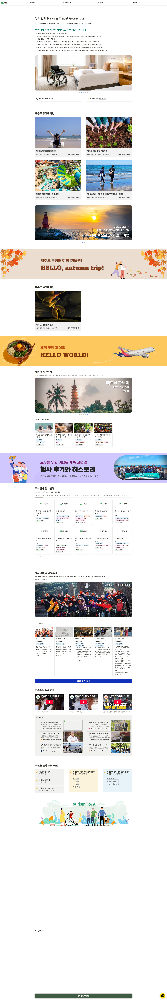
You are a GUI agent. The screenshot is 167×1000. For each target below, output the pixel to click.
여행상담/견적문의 (83, 996)
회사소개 (100, 3)
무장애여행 (32, 3)
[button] (164, 2)
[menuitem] (42, 419)
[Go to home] (5, 3)
